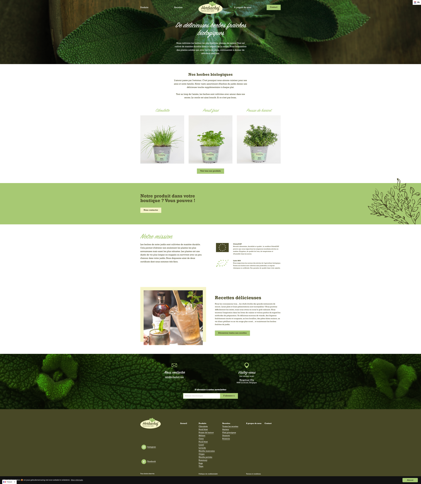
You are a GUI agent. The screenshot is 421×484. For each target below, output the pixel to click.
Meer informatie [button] (77, 480)
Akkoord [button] (410, 480)
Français (9, 482)
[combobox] (9, 482)
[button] (417, 2)
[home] (210, 7)
